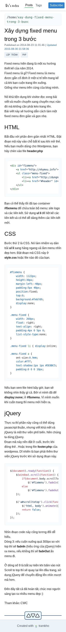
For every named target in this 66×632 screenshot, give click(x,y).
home (12, 17)
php (24, 54)
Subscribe (56, 5)
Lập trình (12, 54)
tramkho (44, 625)
